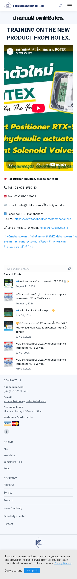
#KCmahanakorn (15, 236)
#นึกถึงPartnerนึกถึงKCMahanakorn (49, 236)
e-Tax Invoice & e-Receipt (34, 310)
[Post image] (8, 283)
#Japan (43, 241)
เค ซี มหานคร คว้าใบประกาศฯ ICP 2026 (41, 281)
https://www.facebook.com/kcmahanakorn (42, 219)
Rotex (7, 468)
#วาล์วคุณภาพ (57, 241)
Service (8, 492)
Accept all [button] (32, 570)
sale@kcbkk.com (36, 401)
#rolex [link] (8, 246)
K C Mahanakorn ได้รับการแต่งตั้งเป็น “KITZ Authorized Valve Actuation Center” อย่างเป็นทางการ (42, 327)
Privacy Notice (62, 563)
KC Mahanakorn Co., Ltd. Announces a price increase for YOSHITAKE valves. (41, 296)
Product (8, 500)
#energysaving (28, 241)
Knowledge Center (15, 516)
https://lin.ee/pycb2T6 (54, 227)
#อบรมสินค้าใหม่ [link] (23, 246)
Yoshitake (9, 455)
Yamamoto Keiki (13, 462)
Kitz (6, 448)
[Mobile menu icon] (69, 5)
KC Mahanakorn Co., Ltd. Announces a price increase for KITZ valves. (41, 345)
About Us (9, 484)
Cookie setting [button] (13, 570)
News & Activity (13, 508)
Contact (8, 524)
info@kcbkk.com (13, 401)
